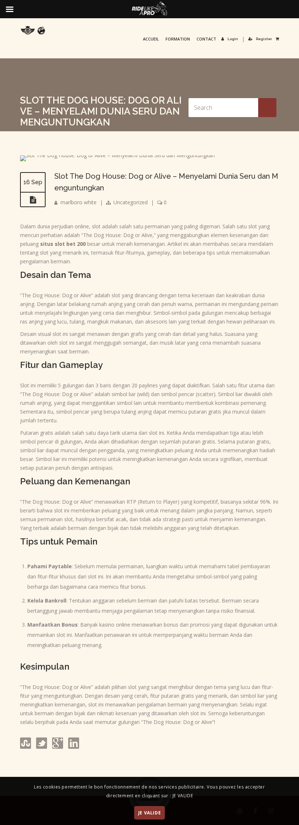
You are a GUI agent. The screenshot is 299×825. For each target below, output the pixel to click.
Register (264, 39)
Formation (178, 39)
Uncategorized (130, 202)
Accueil (151, 39)
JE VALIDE (149, 813)
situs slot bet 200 (63, 243)
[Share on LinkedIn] (73, 746)
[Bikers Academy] (33, 30)
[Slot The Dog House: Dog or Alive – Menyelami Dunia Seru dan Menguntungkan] (117, 155)
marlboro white (79, 202)
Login (233, 39)
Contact (206, 39)
